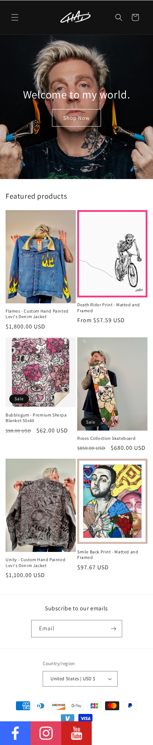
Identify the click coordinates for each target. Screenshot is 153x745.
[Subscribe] (113, 628)
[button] (15, 17)
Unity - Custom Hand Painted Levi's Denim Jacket (35, 562)
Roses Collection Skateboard (106, 438)
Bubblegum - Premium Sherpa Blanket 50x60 (36, 418)
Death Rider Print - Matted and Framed (108, 307)
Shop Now (76, 117)
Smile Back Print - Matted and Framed (107, 554)
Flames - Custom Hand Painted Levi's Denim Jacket (37, 314)
